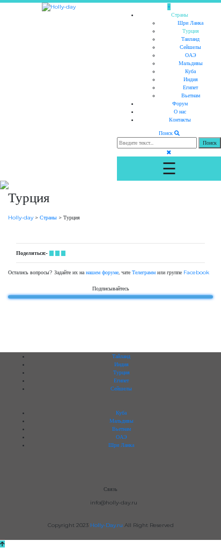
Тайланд (121, 356)
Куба (190, 71)
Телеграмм (144, 272)
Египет (190, 87)
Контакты (180, 119)
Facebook (196, 272)
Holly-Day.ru (107, 525)
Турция (190, 30)
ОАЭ (190, 55)
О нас (180, 111)
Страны (179, 14)
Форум (180, 103)
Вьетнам (190, 95)
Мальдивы (191, 63)
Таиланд (190, 38)
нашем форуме (102, 272)
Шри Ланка (190, 22)
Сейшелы (190, 47)
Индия (190, 79)
